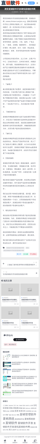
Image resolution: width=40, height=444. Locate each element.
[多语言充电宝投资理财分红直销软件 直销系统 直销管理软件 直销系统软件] (7, 378)
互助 (23, 405)
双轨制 (16, 408)
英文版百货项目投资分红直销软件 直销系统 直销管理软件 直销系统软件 (24, 384)
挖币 (4, 415)
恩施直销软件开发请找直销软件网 (10, 300)
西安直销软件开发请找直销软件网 (14, 250)
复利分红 (28, 408)
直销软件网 (33, 427)
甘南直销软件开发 (27, 323)
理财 (18, 415)
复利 (24, 408)
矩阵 (4, 430)
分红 (35, 405)
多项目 (8, 411)
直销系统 (8, 418)
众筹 (31, 405)
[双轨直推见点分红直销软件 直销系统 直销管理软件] (7, 357)
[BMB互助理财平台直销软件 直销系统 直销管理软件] (7, 364)
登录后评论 (20, 339)
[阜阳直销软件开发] (10, 313)
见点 (18, 430)
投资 (16, 411)
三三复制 (5, 405)
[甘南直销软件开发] (29, 313)
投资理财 (28, 411)
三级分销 (10, 405)
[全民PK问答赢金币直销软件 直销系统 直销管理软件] (7, 371)
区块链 (6, 408)
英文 (10, 429)
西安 (27, 248)
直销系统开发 (19, 419)
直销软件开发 (25, 423)
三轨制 (20, 405)
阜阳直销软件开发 (8, 323)
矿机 (7, 430)
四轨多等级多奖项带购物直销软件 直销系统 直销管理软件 (24, 391)
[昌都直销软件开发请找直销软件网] (29, 290)
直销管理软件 (28, 414)
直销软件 (11, 423)
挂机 (35, 411)
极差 (10, 415)
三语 (14, 405)
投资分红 (22, 411)
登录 (32, 3)
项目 (28, 430)
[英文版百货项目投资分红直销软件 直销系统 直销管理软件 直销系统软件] (7, 385)
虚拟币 (14, 430)
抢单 (32, 411)
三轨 (17, 405)
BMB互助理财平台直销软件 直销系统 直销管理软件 (24, 363)
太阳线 (12, 411)
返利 (20, 430)
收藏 (26, 254)
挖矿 (7, 415)
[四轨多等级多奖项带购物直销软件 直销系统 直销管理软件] (7, 392)
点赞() (34, 254)
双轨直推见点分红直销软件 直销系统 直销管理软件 (24, 356)
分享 (19, 254)
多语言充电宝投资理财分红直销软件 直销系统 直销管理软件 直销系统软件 (24, 377)
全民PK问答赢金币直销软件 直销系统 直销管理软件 (24, 370)
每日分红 (14, 415)
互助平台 (27, 405)
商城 (20, 408)
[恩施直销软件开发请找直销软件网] (10, 290)
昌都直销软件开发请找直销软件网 (29, 300)
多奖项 (33, 408)
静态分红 (24, 430)
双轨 (11, 408)
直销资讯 (16, 12)
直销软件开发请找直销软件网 (15, 248)
